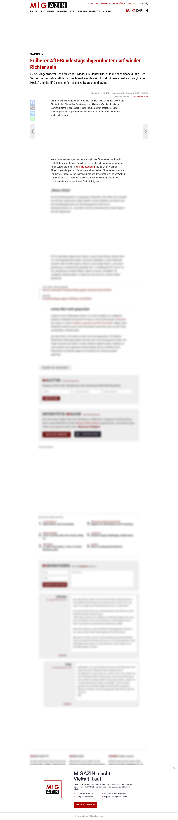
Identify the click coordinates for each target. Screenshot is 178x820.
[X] (32, 107)
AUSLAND (82, 11)
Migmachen (105, 3)
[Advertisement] (89, 32)
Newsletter (93, 3)
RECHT (73, 11)
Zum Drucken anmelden (140, 96)
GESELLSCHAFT (47, 11)
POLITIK (34, 11)
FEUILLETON (94, 11)
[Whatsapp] (32, 119)
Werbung (131, 3)
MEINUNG (107, 11)
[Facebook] (32, 102)
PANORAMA (62, 11)
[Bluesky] (32, 113)
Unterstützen (119, 3)
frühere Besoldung (86, 166)
